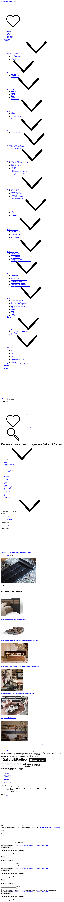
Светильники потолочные (18, 284)
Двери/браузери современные (19, 333)
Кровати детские (15, 132)
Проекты (6, 367)
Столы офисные (15, 233)
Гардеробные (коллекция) (18, 306)
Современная (14, 217)
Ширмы (13, 358)
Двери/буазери (11, 330)
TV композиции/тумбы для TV (19, 162)
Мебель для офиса (12, 230)
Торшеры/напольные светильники (20, 286)
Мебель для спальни (13, 112)
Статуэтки (14, 362)
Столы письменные (16, 193)
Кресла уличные (15, 255)
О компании (7, 30)
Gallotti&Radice (8, 471)
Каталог (6, 40)
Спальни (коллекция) (17, 305)
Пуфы (12, 96)
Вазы (12, 356)
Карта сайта (7, 782)
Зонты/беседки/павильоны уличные (21, 261)
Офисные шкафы (15, 237)
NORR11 (6, 479)
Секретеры (14, 176)
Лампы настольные (16, 281)
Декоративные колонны (17, 359)
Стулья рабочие (15, 195)
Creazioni (6, 468)
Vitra (5, 494)
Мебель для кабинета (13, 189)
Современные (15, 77)
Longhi (6, 473)
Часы (12, 350)
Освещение (10, 274)
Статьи (9, 33)
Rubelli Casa (7, 488)
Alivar (5, 462)
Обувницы (14, 361)
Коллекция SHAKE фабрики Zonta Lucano (19, 364)
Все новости (4, 750)
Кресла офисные (15, 231)
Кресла (13, 94)
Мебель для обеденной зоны (15, 53)
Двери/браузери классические (19, 331)
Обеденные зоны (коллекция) (19, 303)
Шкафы (13, 315)
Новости (9, 31)
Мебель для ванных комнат (15, 211)
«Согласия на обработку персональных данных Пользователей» (30, 845)
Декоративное (15, 275)
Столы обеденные (16, 56)
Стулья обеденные (16, 58)
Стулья (13, 312)
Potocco (6, 485)
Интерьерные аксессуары (18, 348)
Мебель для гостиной (13, 161)
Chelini (6, 467)
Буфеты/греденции (16, 165)
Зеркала (9, 334)
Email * (18, 888)
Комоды (13, 113)
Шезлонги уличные (16, 259)
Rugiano (6, 490)
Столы (12, 311)
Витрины (13, 167)
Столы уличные (15, 256)
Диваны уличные (15, 253)
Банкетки (13, 91)
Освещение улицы (16, 278)
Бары (12, 164)
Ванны (13, 212)
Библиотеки (14, 190)
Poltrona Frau (7, 482)
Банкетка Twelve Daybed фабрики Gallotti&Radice (16, 552)
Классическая (14, 215)
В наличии (7, 39)
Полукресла (14, 55)
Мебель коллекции (12, 299)
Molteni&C (7, 477)
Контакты (7, 368)
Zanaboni (6, 496)
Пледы (12, 351)
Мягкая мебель (11, 90)
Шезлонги (13, 97)
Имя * (18, 837)
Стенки (13, 170)
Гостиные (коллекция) (17, 300)
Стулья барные (15, 59)
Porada (6, 484)
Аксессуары (10, 347)
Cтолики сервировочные (18, 173)
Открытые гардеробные (17, 146)
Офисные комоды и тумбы (18, 236)
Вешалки (13, 354)
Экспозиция (7, 775)
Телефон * (19, 838)
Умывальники (15, 214)
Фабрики (6, 365)
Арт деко (13, 74)
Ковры (9, 317)
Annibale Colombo (9, 464)
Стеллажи (13, 168)
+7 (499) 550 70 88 (6, 398)
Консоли (13, 174)
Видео (9, 34)
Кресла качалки (15, 99)
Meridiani (6, 476)
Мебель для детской (13, 130)
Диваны (13, 93)
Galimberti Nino (8, 470)
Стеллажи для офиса (16, 239)
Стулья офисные (15, 234)
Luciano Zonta (8, 474)
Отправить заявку (5, 847)
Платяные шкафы (16, 148)
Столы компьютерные (17, 196)
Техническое (14, 277)
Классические (15, 75)
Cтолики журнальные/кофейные (20, 171)
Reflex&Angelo (8, 487)
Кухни (9, 72)
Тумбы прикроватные (17, 118)
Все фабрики (7, 497)
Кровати (13, 115)
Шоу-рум (9, 37)
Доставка (10, 36)
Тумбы (12, 314)
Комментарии (19, 842)
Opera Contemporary (9, 480)
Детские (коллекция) (16, 302)
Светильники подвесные (18, 283)
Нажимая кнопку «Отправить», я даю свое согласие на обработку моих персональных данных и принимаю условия (29, 844)
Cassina (6, 465)
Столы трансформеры (17, 198)
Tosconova (7, 491)
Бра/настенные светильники (19, 280)
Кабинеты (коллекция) (17, 308)
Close (2, 830)
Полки (12, 353)
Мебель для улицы (12, 252)
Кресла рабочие (15, 192)
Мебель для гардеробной (14, 145)
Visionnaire (7, 493)
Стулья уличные (15, 258)
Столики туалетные (16, 116)
